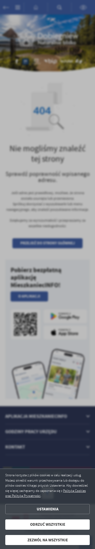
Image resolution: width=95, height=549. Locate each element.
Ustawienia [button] (48, 509)
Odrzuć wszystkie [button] (47, 524)
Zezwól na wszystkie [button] (47, 540)
